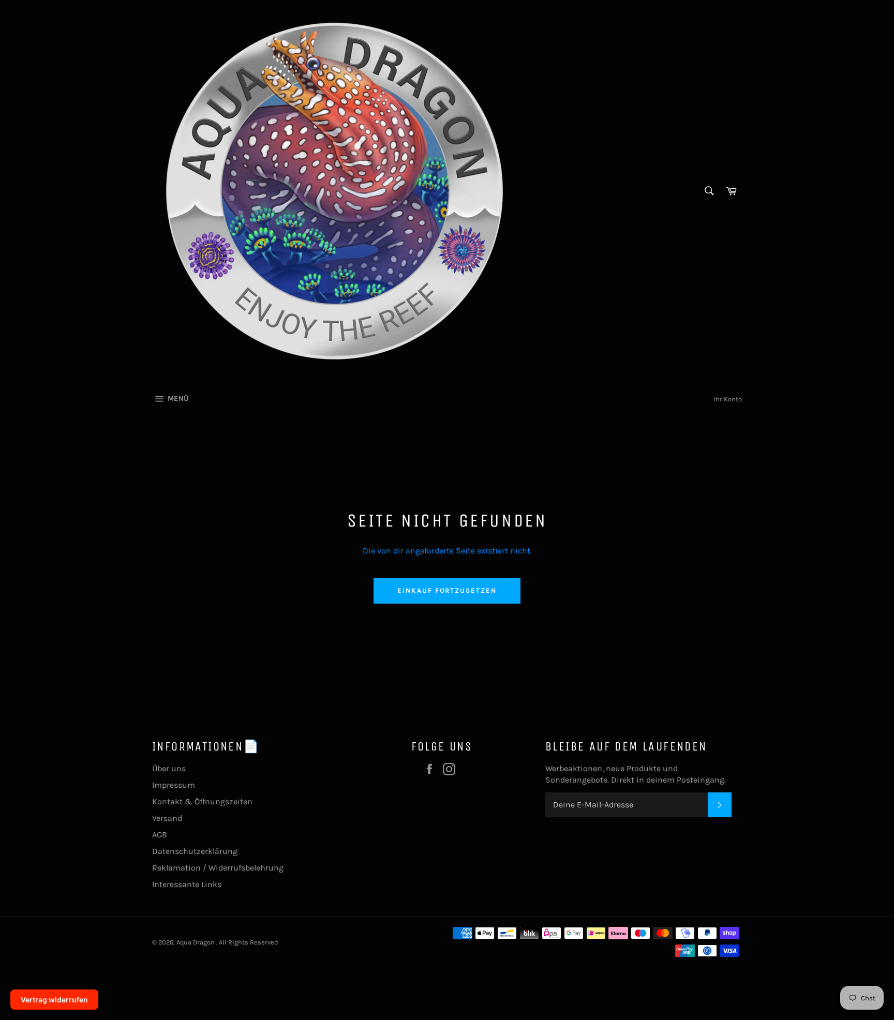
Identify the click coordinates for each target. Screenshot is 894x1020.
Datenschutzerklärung (194, 851)
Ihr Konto (727, 399)
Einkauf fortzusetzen (447, 590)
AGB (159, 834)
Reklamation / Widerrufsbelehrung (218, 868)
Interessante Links (186, 884)
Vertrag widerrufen (54, 999)
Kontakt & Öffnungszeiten (202, 801)
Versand (167, 818)
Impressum (173, 785)
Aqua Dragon (196, 942)
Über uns (169, 768)
